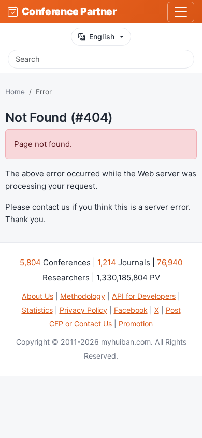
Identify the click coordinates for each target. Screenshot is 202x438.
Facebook (131, 310)
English (101, 36)
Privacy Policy (83, 310)
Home (15, 92)
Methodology (82, 296)
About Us (37, 296)
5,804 (30, 262)
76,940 (169, 262)
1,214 (106, 262)
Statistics (37, 310)
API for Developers (144, 296)
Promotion (136, 323)
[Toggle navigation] (180, 12)
